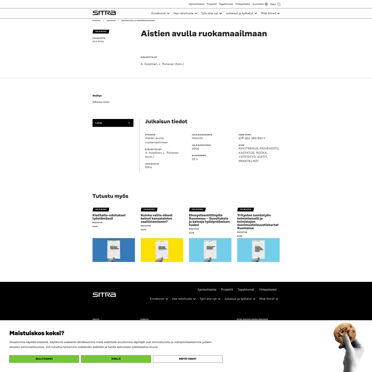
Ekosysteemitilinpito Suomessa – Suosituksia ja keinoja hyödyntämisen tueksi (209, 220)
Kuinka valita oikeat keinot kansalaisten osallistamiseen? (156, 218)
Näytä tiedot (187, 359)
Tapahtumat (226, 4)
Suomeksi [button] (258, 4)
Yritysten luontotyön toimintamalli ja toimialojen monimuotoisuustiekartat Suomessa (258, 222)
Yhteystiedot (242, 4)
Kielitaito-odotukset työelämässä (109, 217)
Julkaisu (111, 21)
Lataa (99, 122)
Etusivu (97, 21)
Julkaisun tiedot (101, 102)
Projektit (212, 4)
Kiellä (116, 359)
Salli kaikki (44, 359)
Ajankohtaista (196, 4)
